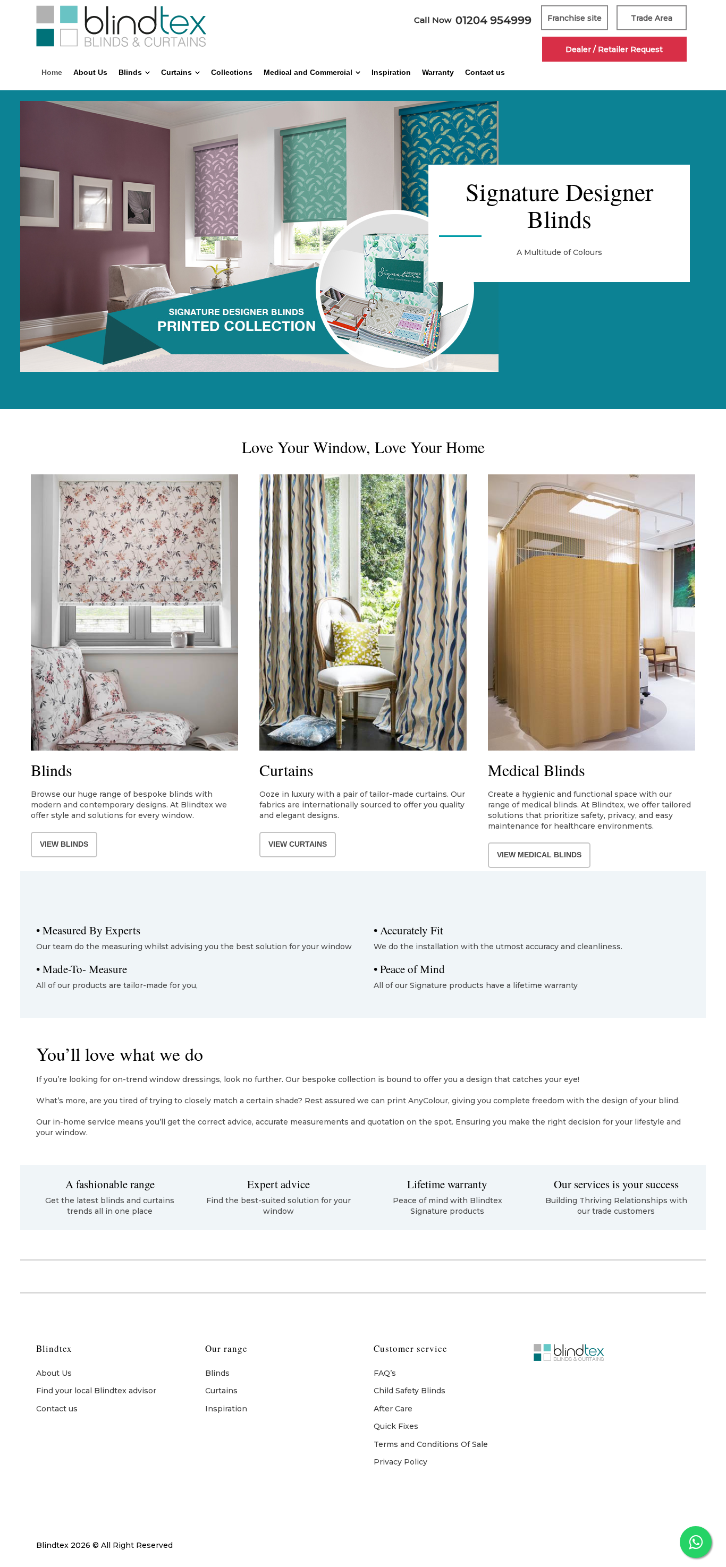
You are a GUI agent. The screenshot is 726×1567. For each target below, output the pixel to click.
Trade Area (651, 17)
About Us (54, 1373)
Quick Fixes (396, 1426)
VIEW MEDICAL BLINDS (539, 854)
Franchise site (574, 17)
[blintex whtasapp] (696, 1542)
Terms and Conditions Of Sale (431, 1444)
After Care (393, 1408)
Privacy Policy (400, 1462)
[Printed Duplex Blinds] (363, 260)
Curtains (221, 1390)
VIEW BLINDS (64, 844)
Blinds (217, 1373)
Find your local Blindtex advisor (96, 1390)
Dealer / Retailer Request (614, 49)
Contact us (57, 1408)
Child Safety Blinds (409, 1390)
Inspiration (226, 1408)
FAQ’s (385, 1373)
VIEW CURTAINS (297, 844)
